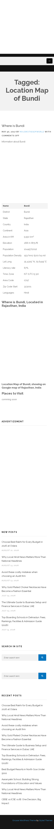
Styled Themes (45, 820)
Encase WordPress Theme (24, 820)
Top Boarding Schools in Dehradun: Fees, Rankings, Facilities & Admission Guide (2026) (24, 621)
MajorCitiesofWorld (32, 132)
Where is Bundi (13, 126)
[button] (42, 657)
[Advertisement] (27, 27)
